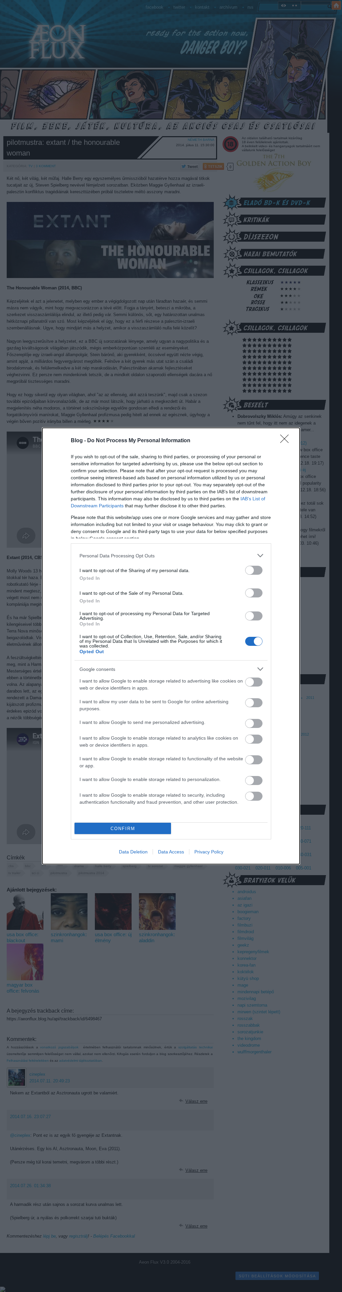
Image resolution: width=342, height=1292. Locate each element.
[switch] (254, 570)
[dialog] (171, 646)
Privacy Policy (208, 851)
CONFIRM (123, 828)
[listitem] (171, 555)
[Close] (286, 441)
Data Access (171, 851)
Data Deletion (133, 851)
